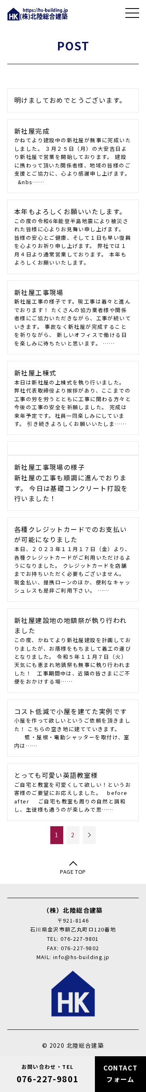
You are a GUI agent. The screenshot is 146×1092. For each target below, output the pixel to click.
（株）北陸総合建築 (37, 14)
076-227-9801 (48, 1074)
